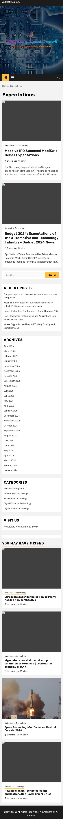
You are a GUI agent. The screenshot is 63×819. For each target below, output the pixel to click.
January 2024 (10, 470)
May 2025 (8, 400)
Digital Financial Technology (16, 145)
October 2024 (10, 425)
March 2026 (10, 351)
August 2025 (10, 386)
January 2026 (10, 361)
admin (23, 161)
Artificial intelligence (14, 488)
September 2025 (12, 381)
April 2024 (9, 455)
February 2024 (11, 465)
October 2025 (10, 376)
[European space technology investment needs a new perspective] (31, 568)
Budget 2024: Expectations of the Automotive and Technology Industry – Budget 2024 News (31, 238)
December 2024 (12, 415)
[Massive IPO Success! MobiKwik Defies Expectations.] (31, 121)
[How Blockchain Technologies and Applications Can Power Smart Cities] (31, 762)
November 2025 (12, 371)
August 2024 (10, 435)
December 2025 (12, 366)
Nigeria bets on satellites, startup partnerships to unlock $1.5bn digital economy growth (28, 663)
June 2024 (9, 445)
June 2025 (9, 396)
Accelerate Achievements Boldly (21, 526)
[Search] (58, 78)
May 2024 (8, 450)
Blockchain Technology (15, 498)
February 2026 (11, 356)
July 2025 (8, 390)
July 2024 (8, 440)
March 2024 (10, 460)
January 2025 (10, 410)
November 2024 (12, 420)
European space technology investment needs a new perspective (30, 598)
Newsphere (46, 811)
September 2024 (12, 430)
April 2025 (9, 405)
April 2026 (9, 346)
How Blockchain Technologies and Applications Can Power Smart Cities (28, 792)
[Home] (5, 78)
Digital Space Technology (16, 508)
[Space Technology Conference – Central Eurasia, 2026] (31, 698)
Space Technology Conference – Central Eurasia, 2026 (31, 311)
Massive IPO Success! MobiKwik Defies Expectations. (31, 153)
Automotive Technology (15, 228)
